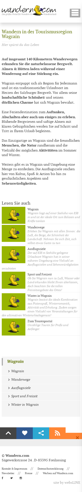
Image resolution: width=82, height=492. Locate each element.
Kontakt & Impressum (14, 468)
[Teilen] (41, 433)
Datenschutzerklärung (50, 468)
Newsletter (8, 473)
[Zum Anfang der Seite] (8, 433)
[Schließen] (77, 438)
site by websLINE (66, 483)
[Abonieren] (57, 433)
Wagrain (15, 361)
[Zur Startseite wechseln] (29, 10)
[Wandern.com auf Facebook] (4, 478)
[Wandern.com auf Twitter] (12, 478)
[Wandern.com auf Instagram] (22, 478)
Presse (28, 473)
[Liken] (24, 433)
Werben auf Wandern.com (58, 473)
